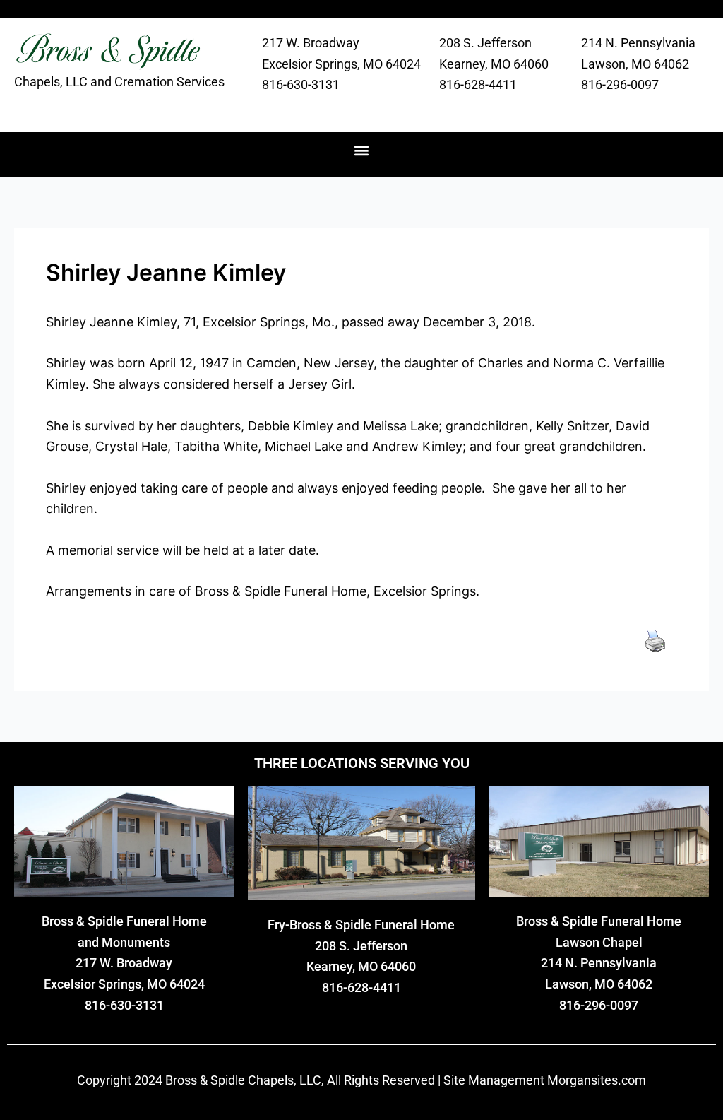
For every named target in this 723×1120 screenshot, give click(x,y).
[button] (362, 151)
